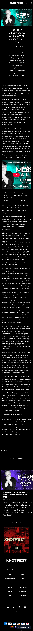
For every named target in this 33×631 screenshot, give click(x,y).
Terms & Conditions (23, 583)
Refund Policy (23, 591)
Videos (10, 591)
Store (10, 595)
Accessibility (22, 595)
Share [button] (5, 450)
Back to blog (17, 458)
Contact (23, 574)
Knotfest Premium (10, 578)
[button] (2, 3)
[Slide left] (12, 523)
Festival (10, 587)
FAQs (23, 578)
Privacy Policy (23, 587)
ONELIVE (24, 630)
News (10, 583)
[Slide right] (21, 523)
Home (10, 574)
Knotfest (13, 630)
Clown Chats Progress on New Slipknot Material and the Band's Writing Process (17, 494)
